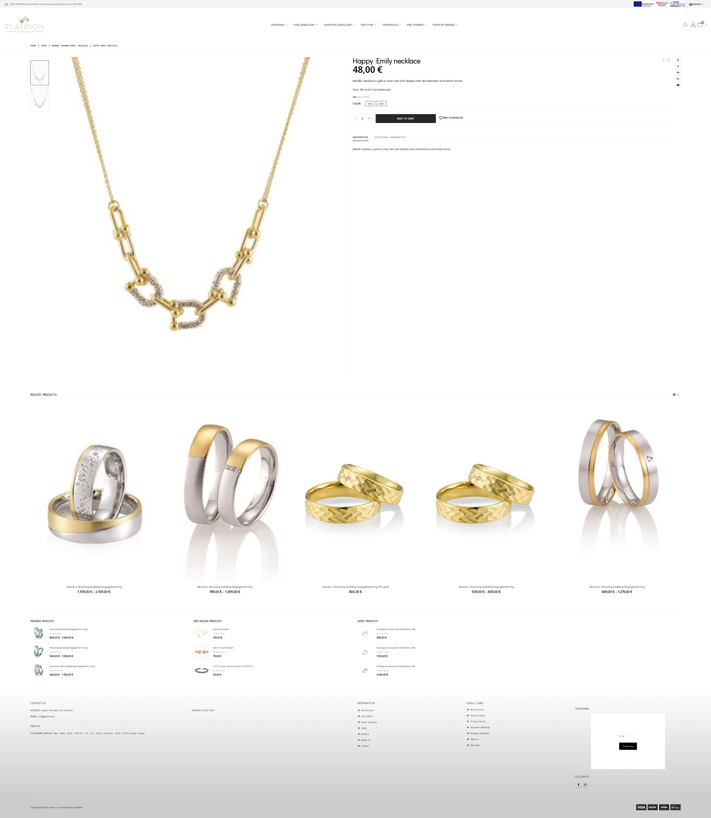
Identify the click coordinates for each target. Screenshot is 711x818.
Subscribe (628, 746)
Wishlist (365, 733)
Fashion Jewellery (338, 24)
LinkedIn (678, 72)
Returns (474, 739)
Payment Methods (480, 727)
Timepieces (390, 24)
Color (356, 103)
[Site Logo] (24, 24)
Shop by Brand (444, 24)
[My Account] (693, 24)
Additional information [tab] (390, 137)
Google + (678, 79)
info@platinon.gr (46, 716)
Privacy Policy (477, 715)
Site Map (475, 744)
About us (365, 739)
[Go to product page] (94, 497)
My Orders (367, 716)
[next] (668, 60)
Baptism (367, 24)
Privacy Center (478, 721)
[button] (685, 25)
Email (678, 85)
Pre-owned (415, 24)
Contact (365, 745)
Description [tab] (360, 137)
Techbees (78, 807)
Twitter (678, 66)
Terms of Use (477, 709)
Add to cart (406, 118)
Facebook (678, 60)
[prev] (663, 60)
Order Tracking (369, 722)
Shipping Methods (479, 733)
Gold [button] (370, 103)
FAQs (364, 727)
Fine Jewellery (304, 24)
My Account (367, 710)
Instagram (585, 784)
